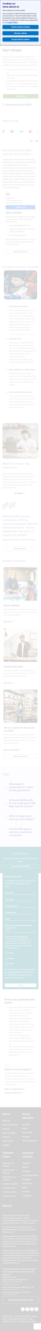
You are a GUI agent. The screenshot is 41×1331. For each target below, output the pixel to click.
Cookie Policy (12, 22)
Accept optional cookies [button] (20, 39)
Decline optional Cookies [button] (20, 27)
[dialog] (20, 22)
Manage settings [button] (20, 33)
